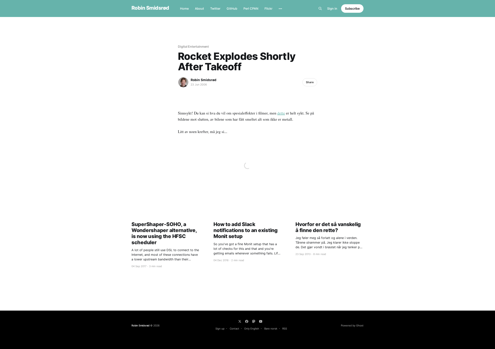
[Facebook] (246, 321)
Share (310, 82)
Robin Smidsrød (150, 8)
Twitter (215, 8)
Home (184, 8)
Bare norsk (270, 328)
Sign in (332, 8)
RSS (284, 328)
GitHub (232, 8)
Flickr (268, 8)
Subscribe (352, 8)
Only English (251, 328)
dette (281, 113)
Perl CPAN (250, 8)
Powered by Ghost (352, 325)
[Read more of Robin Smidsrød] (183, 82)
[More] (280, 9)
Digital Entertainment (193, 46)
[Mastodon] (253, 321)
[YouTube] (260, 321)
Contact (234, 328)
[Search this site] (320, 8)
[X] (239, 321)
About (199, 8)
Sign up (219, 328)
